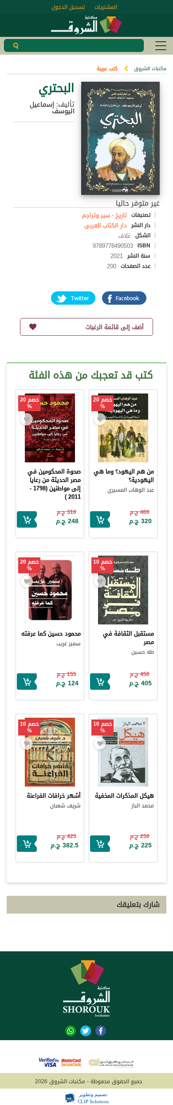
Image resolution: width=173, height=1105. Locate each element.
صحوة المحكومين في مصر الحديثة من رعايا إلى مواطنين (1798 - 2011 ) (54, 484)
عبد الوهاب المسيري (130, 490)
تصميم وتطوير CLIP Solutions (93, 1098)
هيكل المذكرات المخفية (124, 795)
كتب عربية (107, 68)
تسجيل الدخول (68, 7)
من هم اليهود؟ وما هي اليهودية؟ (124, 475)
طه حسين (142, 652)
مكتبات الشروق (150, 68)
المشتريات (105, 7)
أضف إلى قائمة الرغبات (115, 327)
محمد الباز (142, 806)
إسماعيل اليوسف (52, 107)
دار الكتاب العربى (105, 225)
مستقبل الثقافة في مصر (128, 638)
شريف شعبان (65, 806)
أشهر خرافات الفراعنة (54, 795)
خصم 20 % (102, 403)
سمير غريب (68, 643)
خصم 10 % (102, 565)
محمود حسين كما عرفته (51, 633)
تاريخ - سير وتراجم (104, 215)
